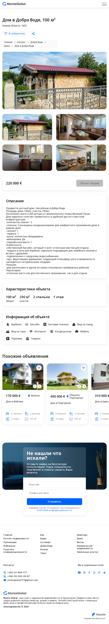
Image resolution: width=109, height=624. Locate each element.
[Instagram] (84, 572)
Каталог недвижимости (16, 538)
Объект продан (89, 183)
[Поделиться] (33, 33)
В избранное (17, 33)
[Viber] (99, 572)
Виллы (80, 542)
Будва (43, 538)
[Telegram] (104, 572)
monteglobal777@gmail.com (22, 580)
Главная (7, 535)
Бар (42, 535)
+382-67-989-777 (17, 572)
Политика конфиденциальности (15, 550)
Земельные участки (87, 552)
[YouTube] (79, 572)
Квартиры (82, 535)
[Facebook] (89, 572)
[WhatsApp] (94, 572)
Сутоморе (45, 542)
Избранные (9, 545)
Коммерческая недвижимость (85, 547)
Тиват (43, 553)
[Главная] (14, 4)
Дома (80, 538)
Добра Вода (46, 545)
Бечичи (44, 549)
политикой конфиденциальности (54, 510)
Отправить (54, 501)
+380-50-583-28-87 (18, 576)
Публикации (9, 542)
